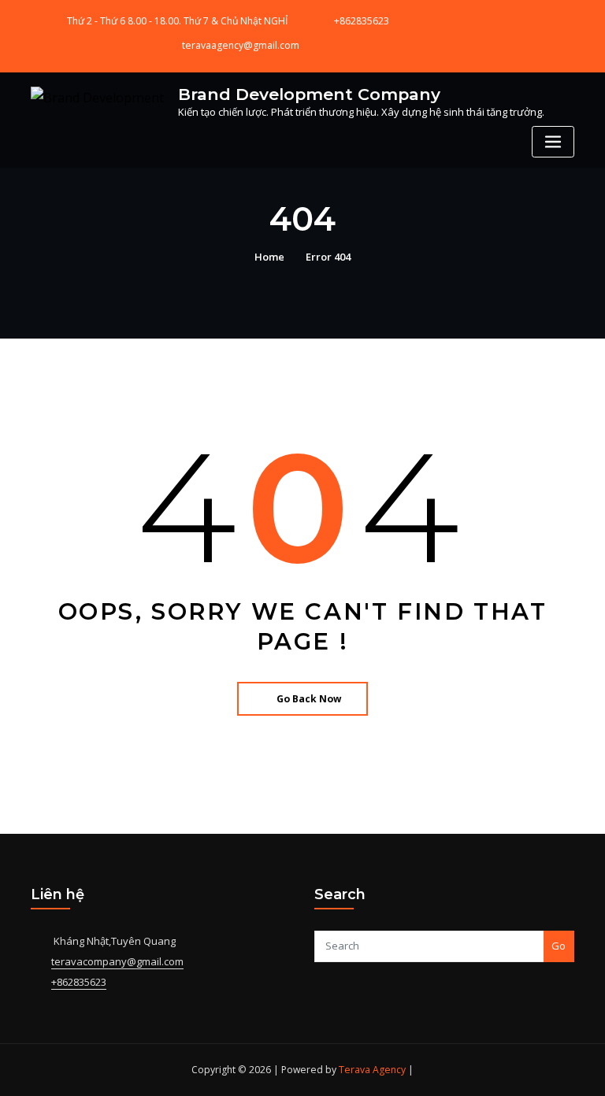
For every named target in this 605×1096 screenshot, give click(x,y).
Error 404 (328, 257)
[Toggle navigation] (553, 142)
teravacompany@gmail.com (117, 961)
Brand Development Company (309, 94)
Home (269, 257)
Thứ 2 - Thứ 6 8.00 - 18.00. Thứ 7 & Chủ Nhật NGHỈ (177, 21)
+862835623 (361, 21)
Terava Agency (372, 1069)
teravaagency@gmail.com (240, 45)
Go (558, 946)
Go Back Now (309, 698)
